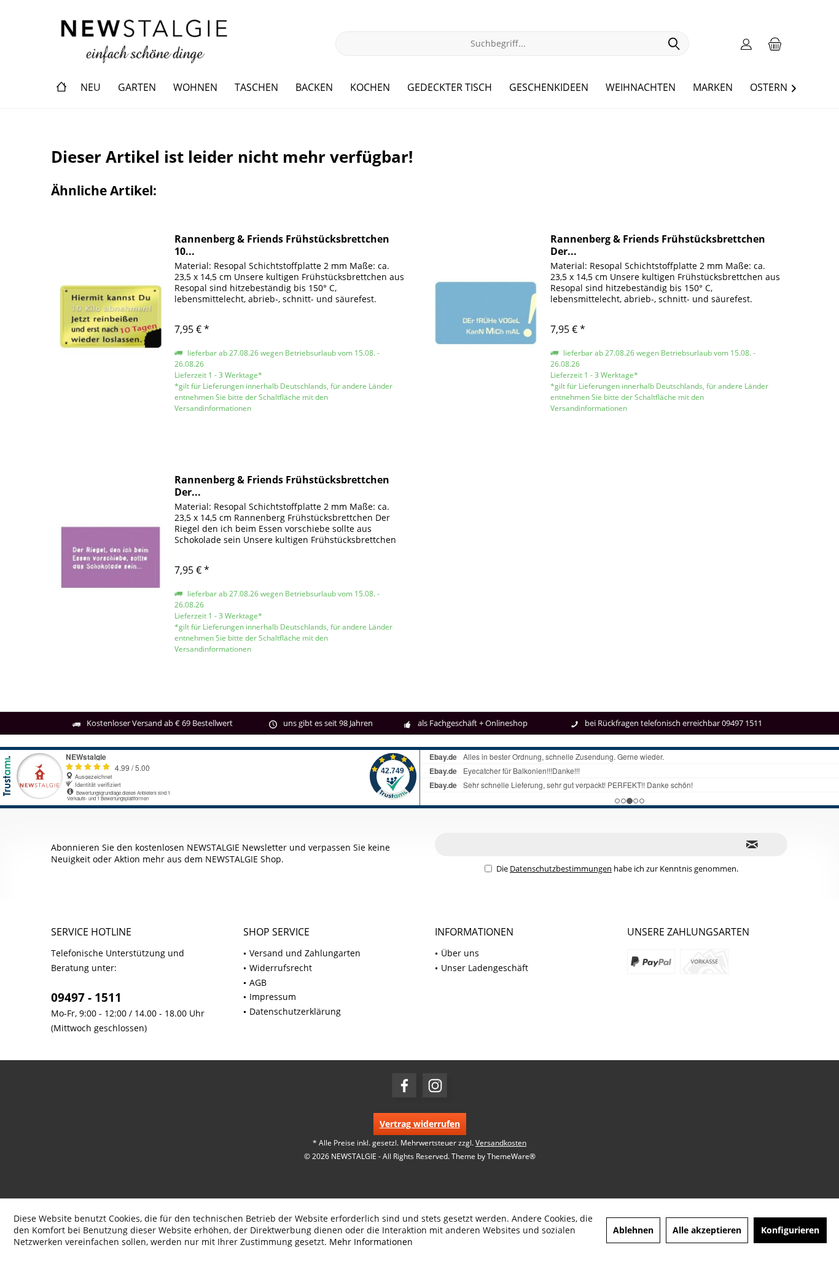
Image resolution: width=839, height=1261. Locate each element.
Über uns (460, 953)
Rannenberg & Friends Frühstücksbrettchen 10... (281, 245)
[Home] (61, 88)
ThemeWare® (511, 1156)
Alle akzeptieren (707, 1230)
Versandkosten (500, 1143)
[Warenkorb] (775, 43)
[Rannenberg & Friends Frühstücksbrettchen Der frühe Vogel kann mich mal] (486, 315)
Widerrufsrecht (280, 968)
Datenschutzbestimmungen (561, 868)
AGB (258, 982)
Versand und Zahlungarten (305, 953)
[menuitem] (775, 43)
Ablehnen (633, 1230)
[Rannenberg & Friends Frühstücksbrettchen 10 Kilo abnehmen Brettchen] (110, 315)
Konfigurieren (790, 1230)
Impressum (272, 996)
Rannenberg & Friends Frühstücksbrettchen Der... (657, 245)
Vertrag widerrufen (420, 1124)
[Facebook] (404, 1085)
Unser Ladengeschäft (484, 968)
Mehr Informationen (371, 1241)
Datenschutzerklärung (295, 1011)
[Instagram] (435, 1085)
